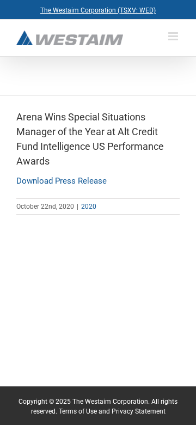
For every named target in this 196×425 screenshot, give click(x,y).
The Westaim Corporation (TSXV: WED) (98, 10)
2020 (88, 206)
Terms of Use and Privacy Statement (112, 411)
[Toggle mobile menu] (174, 36)
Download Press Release (61, 181)
